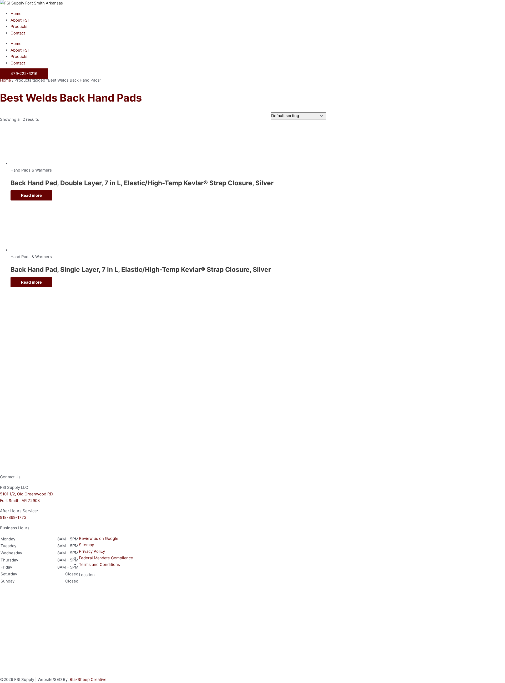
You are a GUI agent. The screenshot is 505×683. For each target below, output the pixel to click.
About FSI (20, 20)
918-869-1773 (13, 517)
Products (19, 26)
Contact (18, 33)
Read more (31, 195)
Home (16, 13)
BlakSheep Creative (88, 679)
